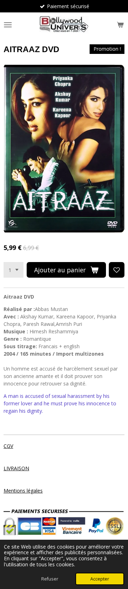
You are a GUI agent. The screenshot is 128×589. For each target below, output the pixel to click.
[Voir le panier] (120, 24)
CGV (8, 446)
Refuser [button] (49, 579)
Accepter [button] (99, 579)
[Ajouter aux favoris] (116, 270)
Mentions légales (23, 490)
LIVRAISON (16, 468)
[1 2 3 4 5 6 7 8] (13, 270)
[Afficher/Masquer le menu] (8, 24)
